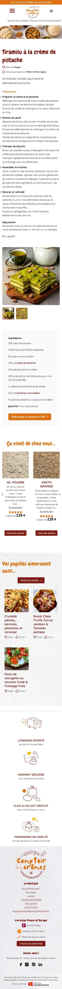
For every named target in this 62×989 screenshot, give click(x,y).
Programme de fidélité (31, 899)
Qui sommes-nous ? (31, 888)
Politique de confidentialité (30, 977)
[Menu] (12, 10)
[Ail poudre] (15, 465)
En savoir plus (15, 507)
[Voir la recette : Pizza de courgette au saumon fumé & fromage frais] (17, 658)
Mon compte (31, 903)
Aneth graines (46, 484)
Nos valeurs (31, 892)
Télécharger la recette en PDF (28, 416)
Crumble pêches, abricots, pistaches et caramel (13, 624)
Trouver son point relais (31, 943)
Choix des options (15, 533)
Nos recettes (22, 20)
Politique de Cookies (49, 977)
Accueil (11, 20)
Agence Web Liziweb (50, 980)
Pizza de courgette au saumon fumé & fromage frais (16, 680)
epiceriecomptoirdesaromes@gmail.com (31, 911)
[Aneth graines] (46, 465)
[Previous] (2, 494)
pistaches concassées (28, 393)
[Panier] (51, 10)
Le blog (31, 896)
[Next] (59, 494)
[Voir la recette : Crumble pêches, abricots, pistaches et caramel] (17, 600)
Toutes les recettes (30, 580)
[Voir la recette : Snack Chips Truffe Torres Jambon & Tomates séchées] (45, 600)
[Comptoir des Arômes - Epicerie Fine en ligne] (32, 12)
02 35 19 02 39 (31, 907)
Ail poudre (15, 482)
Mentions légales (10, 980)
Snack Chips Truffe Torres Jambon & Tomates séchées (43, 624)
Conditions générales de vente (29, 980)
